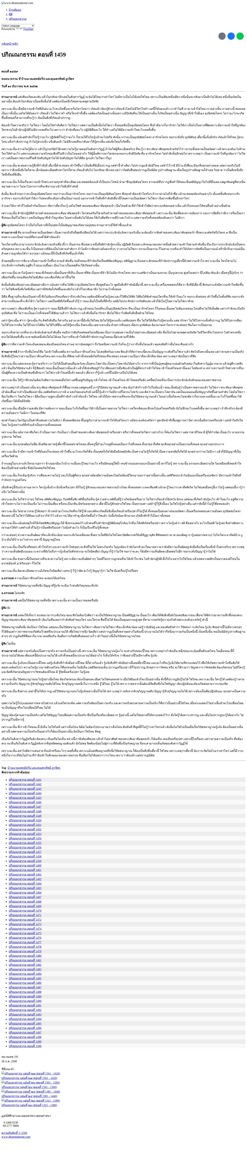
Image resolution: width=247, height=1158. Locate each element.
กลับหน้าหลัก (9, 43)
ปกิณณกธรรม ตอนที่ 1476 (25, 937)
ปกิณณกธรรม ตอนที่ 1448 (25, 811)
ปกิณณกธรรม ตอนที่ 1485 (25, 978)
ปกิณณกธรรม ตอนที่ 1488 (25, 991)
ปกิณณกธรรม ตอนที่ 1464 (25, 883)
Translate (28, 29)
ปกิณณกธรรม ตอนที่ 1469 (25, 906)
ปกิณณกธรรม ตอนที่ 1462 (25, 874)
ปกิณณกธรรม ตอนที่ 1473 (25, 924)
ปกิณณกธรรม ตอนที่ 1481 (25, 960)
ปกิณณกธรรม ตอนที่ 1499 (25, 1041)
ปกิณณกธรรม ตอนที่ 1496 (25, 1028)
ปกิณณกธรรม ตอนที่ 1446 (25, 802)
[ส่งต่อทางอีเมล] (222, 36)
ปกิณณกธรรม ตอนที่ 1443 (25, 788)
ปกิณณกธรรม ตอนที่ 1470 (25, 910)
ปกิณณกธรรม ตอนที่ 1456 (25, 847)
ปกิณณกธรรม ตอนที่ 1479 (25, 951)
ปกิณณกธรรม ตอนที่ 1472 (25, 919)
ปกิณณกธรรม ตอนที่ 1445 (25, 797)
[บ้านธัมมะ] (17, 3)
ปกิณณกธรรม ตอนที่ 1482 (25, 964)
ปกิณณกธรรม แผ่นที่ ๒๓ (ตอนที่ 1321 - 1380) (29, 1105)
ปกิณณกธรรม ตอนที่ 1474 (25, 928)
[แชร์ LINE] (240, 36)
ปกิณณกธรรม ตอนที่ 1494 (25, 1019)
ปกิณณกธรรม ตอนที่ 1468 (25, 901)
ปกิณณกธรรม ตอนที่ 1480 (25, 955)
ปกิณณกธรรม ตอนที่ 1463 (25, 879)
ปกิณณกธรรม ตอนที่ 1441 (25, 779)
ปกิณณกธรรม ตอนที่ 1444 (25, 793)
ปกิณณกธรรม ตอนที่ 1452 (25, 829)
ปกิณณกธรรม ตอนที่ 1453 (25, 833)
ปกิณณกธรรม (18, 18)
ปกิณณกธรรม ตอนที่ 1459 (25, 861)
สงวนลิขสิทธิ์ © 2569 (14, 1133)
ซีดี (10, 14)
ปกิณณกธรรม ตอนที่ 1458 (25, 856)
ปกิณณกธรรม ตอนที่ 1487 (25, 987)
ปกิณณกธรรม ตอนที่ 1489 (25, 996)
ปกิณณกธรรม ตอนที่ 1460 (25, 865)
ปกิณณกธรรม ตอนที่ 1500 (25, 1046)
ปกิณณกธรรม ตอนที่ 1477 (25, 942)
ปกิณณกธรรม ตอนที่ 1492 (25, 1010)
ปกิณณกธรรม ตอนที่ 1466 (25, 892)
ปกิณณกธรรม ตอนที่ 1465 (25, 888)
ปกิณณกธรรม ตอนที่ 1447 (25, 806)
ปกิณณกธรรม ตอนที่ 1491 (25, 1005)
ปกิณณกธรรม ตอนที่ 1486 (25, 982)
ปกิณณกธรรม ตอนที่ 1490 (25, 1001)
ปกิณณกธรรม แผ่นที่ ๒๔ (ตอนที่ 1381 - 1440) (29, 1096)
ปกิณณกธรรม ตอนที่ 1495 (25, 1023)
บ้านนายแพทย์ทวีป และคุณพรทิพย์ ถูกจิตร (34, 767)
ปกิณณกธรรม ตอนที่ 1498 (25, 1037)
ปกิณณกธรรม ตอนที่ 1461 (25, 870)
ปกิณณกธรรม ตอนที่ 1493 (25, 1014)
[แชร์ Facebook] (231, 36)
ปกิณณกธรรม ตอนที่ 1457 (25, 852)
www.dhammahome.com (15, 1136)
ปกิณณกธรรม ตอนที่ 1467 (25, 897)
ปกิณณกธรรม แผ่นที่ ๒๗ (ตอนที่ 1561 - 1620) (29, 1078)
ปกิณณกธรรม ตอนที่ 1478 (25, 946)
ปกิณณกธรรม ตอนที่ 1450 (25, 820)
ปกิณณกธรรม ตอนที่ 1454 (25, 838)
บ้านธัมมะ (15, 9)
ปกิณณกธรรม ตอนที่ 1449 (25, 815)
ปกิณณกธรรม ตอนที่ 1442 (25, 784)
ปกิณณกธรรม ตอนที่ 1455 (25, 842)
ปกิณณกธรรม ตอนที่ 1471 (25, 915)
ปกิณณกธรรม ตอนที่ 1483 (25, 969)
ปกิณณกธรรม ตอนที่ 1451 (25, 824)
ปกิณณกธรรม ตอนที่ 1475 (25, 933)
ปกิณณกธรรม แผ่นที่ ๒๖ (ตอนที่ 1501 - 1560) (29, 1087)
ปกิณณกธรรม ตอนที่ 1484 (25, 973)
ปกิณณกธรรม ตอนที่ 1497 (25, 1032)
